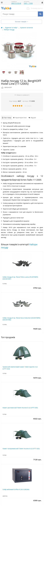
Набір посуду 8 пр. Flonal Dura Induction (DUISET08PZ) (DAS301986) (21, 319)
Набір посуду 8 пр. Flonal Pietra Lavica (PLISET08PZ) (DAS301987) (20, 278)
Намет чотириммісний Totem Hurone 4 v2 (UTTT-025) (21, 449)
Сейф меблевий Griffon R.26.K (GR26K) (16, 489)
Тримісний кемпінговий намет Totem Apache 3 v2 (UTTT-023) (20, 368)
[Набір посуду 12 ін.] (3, 72)
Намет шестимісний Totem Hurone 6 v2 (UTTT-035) (20, 408)
